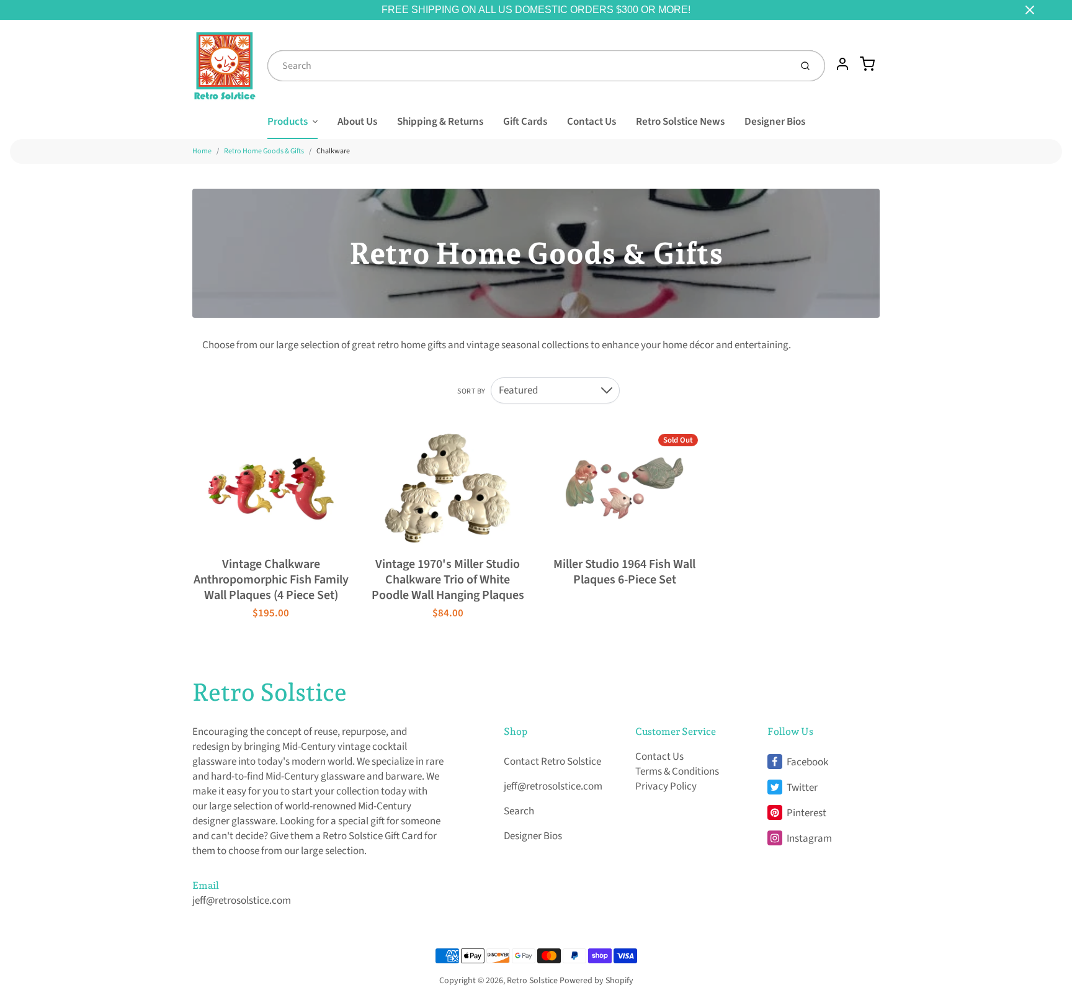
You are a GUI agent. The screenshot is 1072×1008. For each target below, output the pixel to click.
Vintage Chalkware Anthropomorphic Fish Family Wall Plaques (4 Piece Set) (271, 580)
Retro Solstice (269, 692)
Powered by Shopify (596, 980)
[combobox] (527, 65)
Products (287, 121)
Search (519, 811)
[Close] (1029, 10)
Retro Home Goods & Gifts (264, 151)
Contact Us (591, 121)
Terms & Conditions (677, 771)
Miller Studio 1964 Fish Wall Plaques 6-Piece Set (624, 572)
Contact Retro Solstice (552, 761)
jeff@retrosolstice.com (241, 900)
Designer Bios (774, 121)
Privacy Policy (666, 786)
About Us (357, 121)
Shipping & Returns (440, 121)
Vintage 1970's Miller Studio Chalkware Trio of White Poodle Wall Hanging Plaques (448, 580)
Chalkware (333, 151)
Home (202, 151)
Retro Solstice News (680, 121)
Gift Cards (525, 121)
